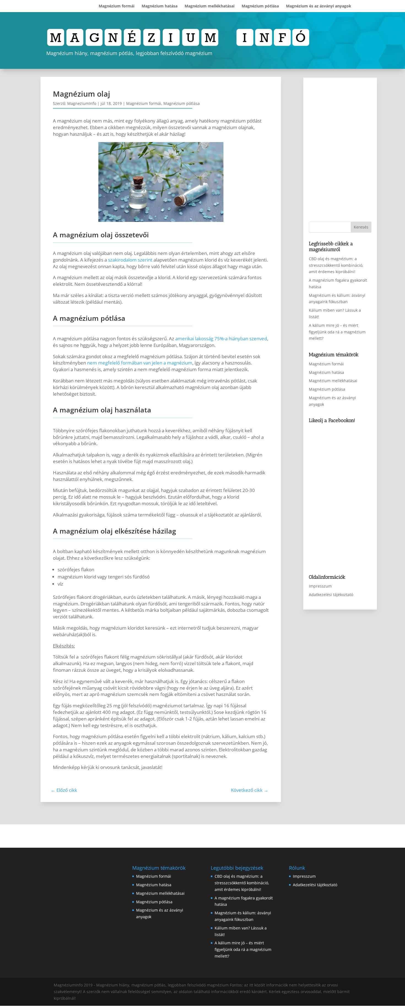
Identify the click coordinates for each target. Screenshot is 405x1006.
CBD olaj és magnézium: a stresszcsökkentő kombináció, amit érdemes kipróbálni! (336, 265)
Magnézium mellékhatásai (209, 6)
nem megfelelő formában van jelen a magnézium (139, 363)
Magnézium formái (116, 6)
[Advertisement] (344, 149)
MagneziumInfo (81, 103)
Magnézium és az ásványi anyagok (318, 6)
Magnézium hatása (159, 6)
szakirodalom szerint (130, 260)
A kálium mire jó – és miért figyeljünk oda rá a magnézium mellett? (337, 332)
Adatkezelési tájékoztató (331, 594)
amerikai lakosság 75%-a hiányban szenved (221, 338)
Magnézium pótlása (260, 6)
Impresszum (320, 586)
